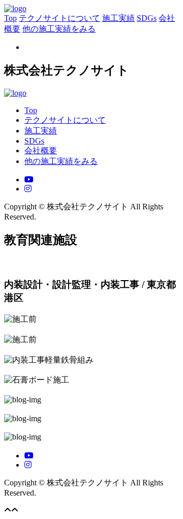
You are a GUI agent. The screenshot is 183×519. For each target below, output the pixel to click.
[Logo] (15, 8)
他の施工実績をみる (59, 28)
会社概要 (40, 150)
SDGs (147, 18)
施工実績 (118, 18)
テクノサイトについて (59, 18)
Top (10, 18)
